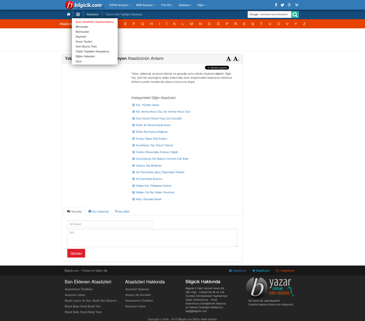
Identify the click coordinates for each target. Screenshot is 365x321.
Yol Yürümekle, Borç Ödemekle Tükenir (159, 172)
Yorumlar (76, 211)
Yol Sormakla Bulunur (148, 179)
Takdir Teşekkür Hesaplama (92, 51)
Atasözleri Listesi (75, 295)
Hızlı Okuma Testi (86, 46)
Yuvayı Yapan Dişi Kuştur (151, 138)
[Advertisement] (182, 39)
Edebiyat (184, 5)
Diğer (201, 5)
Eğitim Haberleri (85, 56)
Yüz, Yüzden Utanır (147, 105)
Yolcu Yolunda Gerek (148, 199)
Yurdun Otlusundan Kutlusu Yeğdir (156, 152)
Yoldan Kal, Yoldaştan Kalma (153, 185)
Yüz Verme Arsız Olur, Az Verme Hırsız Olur (162, 111)
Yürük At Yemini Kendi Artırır (153, 125)
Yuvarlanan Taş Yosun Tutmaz (154, 145)
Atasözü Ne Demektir (138, 295)
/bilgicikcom (239, 270)
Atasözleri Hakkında (137, 289)
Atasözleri (92, 14)
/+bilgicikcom (287, 270)
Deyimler (81, 36)
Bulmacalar (82, 31)
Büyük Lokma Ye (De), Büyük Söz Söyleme (91, 300)
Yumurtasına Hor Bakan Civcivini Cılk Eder (162, 158)
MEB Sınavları (145, 5)
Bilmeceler (82, 26)
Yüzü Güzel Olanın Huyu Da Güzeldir (158, 118)
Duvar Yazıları (84, 41)
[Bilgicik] (85, 5)
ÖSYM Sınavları (119, 5)
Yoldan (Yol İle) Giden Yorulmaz (155, 192)
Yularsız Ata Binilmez (148, 165)
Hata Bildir (123, 211)
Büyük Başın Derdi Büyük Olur (83, 306)
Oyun (79, 61)
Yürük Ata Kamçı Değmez (151, 132)
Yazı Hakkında (100, 211)
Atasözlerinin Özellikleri (79, 289)
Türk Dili (166, 5)
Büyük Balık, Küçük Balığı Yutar (83, 312)
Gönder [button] (76, 253)
